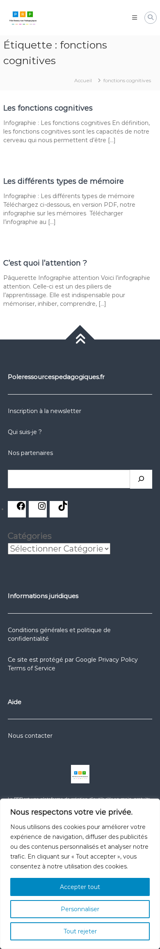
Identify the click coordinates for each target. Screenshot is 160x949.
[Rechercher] (141, 479)
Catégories (30, 536)
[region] (80, 874)
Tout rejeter (80, 931)
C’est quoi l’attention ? (45, 263)
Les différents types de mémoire (63, 181)
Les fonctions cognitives (48, 108)
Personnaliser (80, 909)
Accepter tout (80, 887)
